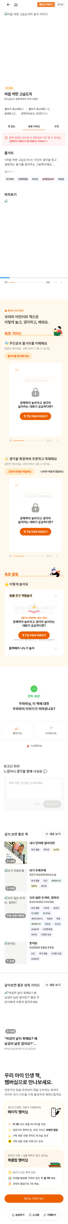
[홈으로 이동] (16, 4)
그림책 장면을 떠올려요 (19, 471)
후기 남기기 (52, 804)
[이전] (56, 282)
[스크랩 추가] (35, 995)
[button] (22, 1021)
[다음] (61, 282)
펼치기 (8, 171)
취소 (38, 804)
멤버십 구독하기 (46, 4)
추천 (56, 126)
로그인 (60, 4)
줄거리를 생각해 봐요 (18, 356)
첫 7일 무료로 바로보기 (35, 416)
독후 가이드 (34, 126)
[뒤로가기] (8, 4)
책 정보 (11, 126)
